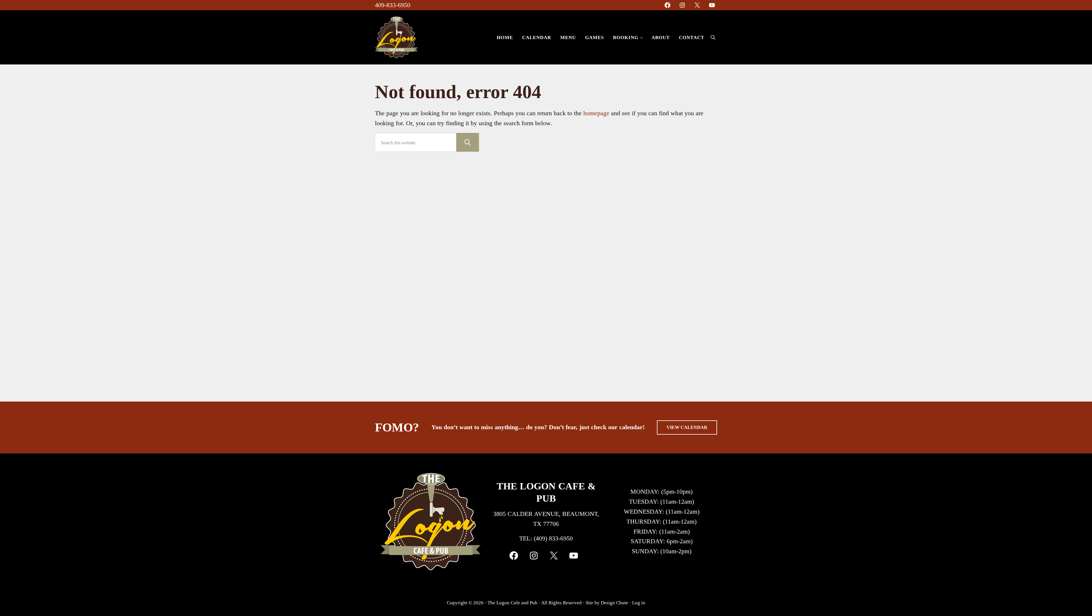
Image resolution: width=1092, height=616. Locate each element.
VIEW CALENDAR (687, 427)
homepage (596, 113)
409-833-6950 (392, 5)
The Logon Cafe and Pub (512, 602)
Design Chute (614, 602)
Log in (638, 602)
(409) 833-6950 (553, 538)
